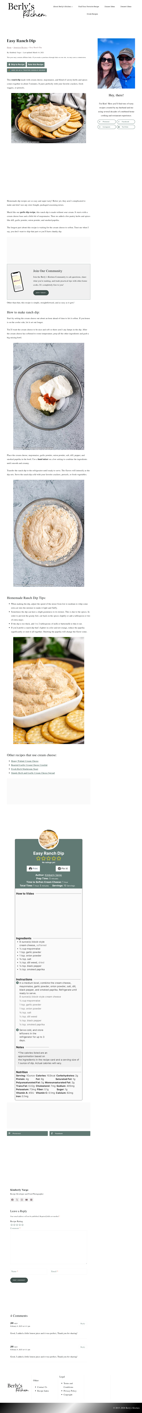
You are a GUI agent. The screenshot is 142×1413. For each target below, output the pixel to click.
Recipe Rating (16, 1221)
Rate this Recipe (35, 64)
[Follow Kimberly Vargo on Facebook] (12, 1200)
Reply (83, 1323)
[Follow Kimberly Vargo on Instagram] (22, 1200)
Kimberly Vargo (15, 52)
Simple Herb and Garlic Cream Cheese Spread (33, 772)
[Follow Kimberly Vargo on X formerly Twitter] (17, 1200)
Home (9, 47)
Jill (12, 1323)
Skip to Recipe (17, 64)
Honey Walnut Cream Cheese (24, 761)
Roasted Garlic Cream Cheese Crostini (29, 764)
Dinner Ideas (110, 6)
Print (35, 868)
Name (14, 1271)
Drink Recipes (92, 14)
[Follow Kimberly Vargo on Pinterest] (31, 1200)
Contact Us (42, 1387)
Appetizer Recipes (20, 47)
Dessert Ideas (125, 6)
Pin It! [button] (64, 868)
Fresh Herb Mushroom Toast (24, 768)
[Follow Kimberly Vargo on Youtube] (26, 1200)
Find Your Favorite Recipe (88, 6)
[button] (38, 858)
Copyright (68, 1394)
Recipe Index (43, 1390)
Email (54, 1271)
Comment (15, 1228)
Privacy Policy (70, 1390)
